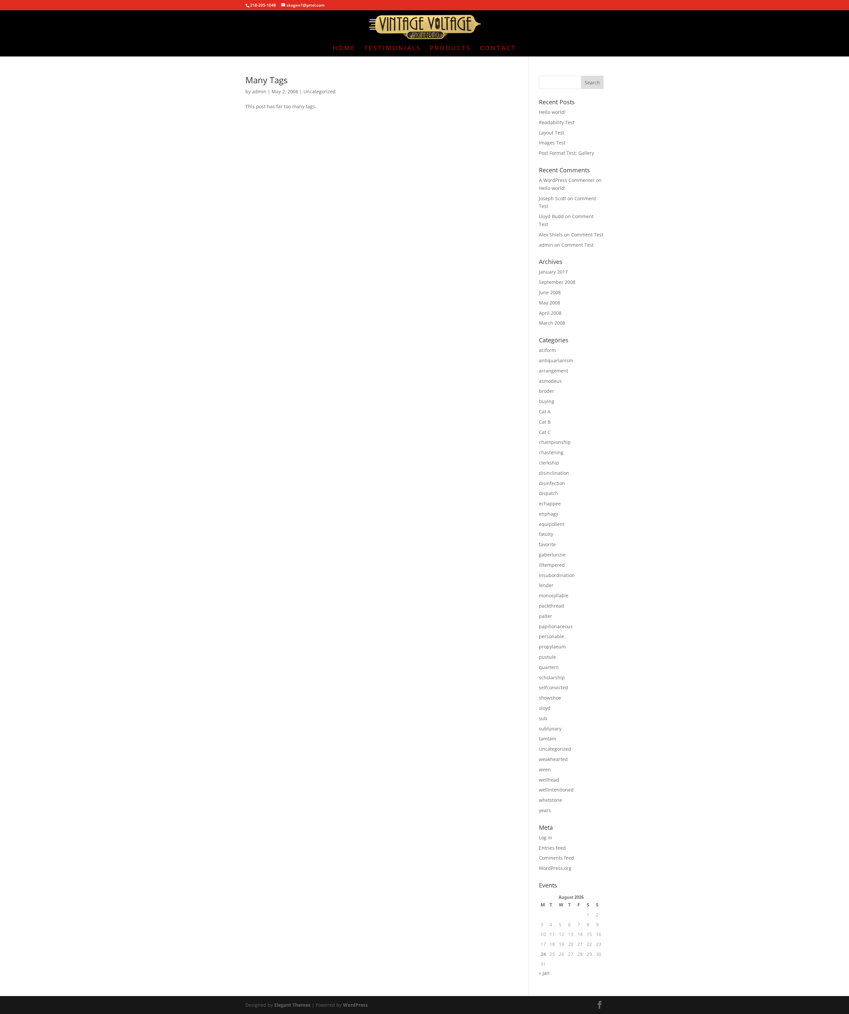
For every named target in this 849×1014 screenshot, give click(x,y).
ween (545, 769)
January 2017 (553, 272)
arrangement (553, 371)
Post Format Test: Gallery (566, 153)
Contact (498, 48)
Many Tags (266, 80)
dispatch (548, 493)
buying (546, 401)
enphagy (548, 514)
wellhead (549, 780)
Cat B (545, 422)
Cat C (545, 432)
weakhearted (553, 759)
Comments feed (556, 858)
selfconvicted (553, 687)
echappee (550, 503)
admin (259, 91)
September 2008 (557, 282)
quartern (549, 667)
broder (546, 391)
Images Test (552, 142)
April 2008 (550, 313)
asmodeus (550, 381)
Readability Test (556, 122)
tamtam (547, 738)
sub (543, 718)
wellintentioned (556, 790)
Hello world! (552, 112)
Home (344, 48)
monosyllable (553, 595)
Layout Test (551, 132)
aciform (547, 350)
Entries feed (552, 848)
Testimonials (392, 48)
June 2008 (550, 292)
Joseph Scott (552, 198)
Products (450, 48)
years (545, 810)
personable (551, 636)
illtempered (552, 565)
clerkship (549, 463)
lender (546, 585)
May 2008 (549, 302)
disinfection (552, 483)
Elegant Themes (292, 1005)
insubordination (557, 575)
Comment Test (587, 234)
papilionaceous (556, 626)
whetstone (550, 800)
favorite (547, 544)
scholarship (552, 677)
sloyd (545, 708)
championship (555, 442)
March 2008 (552, 323)
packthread (551, 606)
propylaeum (552, 646)
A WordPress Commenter (567, 180)
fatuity (546, 534)
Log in (545, 837)
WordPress (355, 1005)
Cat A (545, 411)
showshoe (550, 698)
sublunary (550, 728)
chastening (551, 452)
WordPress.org (555, 868)
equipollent (551, 524)
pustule (547, 657)
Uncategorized (319, 91)
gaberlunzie (552, 554)
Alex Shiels (551, 234)
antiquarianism (556, 360)
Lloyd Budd (551, 216)
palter (545, 616)
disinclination (554, 473)
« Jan (544, 973)
